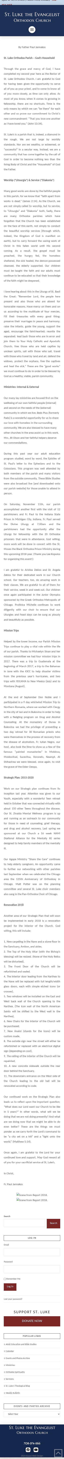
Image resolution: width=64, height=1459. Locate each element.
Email (6, 1245)
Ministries (10, 1365)
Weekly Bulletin (13, 1393)
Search (7, 1216)
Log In (10, 1286)
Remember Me (13, 1279)
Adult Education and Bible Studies (21, 1344)
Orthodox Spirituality (15, 1372)
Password (8, 1262)
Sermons (9, 1379)
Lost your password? (13, 1299)
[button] (32, 29)
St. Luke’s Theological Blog (18, 1386)
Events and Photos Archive (18, 1358)
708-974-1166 (32, 1443)
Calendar (10, 1351)
